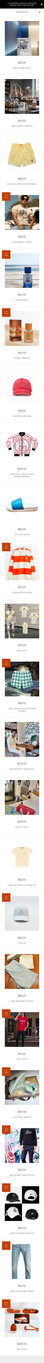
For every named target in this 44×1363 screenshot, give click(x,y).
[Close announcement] (42, 4)
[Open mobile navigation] (39, 12)
